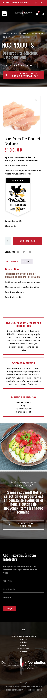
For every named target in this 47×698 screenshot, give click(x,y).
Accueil (6, 33)
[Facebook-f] (36, 3)
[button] (4, 13)
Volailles (14, 33)
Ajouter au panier (27, 240)
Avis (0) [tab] (26, 261)
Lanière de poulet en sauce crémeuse (22, 282)
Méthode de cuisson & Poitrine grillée (22, 287)
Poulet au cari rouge (14, 292)
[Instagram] (41, 3)
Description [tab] (12, 261)
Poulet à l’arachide (13, 297)
